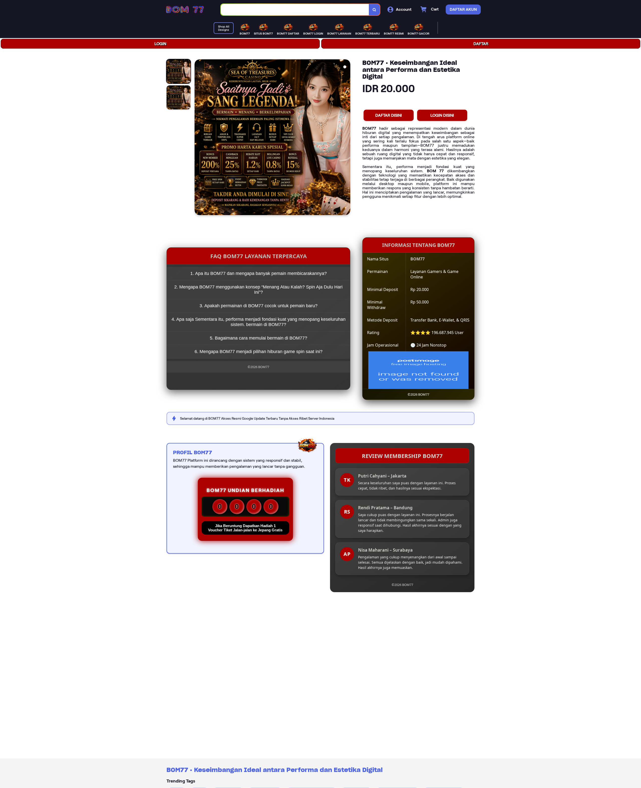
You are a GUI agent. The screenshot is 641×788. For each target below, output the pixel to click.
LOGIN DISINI (442, 115)
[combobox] (295, 9)
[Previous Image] (199, 138)
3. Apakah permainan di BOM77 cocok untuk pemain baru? (258, 305)
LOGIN (160, 44)
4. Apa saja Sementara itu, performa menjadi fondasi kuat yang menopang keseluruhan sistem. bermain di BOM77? (259, 322)
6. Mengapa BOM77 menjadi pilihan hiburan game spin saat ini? (259, 351)
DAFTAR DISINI (388, 115)
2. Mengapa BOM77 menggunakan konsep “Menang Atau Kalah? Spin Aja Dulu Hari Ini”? (258, 289)
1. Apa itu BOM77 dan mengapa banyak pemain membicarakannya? (258, 273)
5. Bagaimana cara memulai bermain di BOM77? (258, 338)
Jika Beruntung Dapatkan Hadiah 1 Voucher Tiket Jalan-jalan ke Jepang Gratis (245, 528)
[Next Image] (346, 138)
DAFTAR (480, 44)
